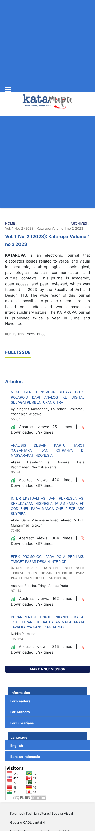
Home (10, 223)
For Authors (20, 712)
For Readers (20, 701)
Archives (79, 223)
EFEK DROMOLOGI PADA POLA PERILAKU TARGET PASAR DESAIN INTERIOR (47, 567)
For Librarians (22, 723)
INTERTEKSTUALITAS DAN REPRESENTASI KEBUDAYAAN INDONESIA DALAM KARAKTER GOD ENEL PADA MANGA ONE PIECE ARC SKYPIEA (47, 506)
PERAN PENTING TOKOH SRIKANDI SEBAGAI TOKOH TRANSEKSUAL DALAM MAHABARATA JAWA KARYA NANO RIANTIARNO (47, 622)
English (16, 745)
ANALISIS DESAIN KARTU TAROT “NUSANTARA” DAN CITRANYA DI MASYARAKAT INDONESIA (47, 450)
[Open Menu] (8, 89)
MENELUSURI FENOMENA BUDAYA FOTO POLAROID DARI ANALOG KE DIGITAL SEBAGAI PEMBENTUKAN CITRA (47, 397)
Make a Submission (47, 669)
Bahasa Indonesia (25, 757)
